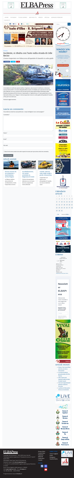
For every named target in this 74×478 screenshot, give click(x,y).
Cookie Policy (41, 453)
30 (59, 210)
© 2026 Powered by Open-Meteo (62, 273)
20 (69, 204)
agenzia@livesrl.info (11, 469)
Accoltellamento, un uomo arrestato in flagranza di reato (28, 174)
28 (72, 207)
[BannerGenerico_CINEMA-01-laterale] (63, 99)
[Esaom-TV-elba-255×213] (63, 246)
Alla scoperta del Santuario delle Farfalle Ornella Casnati (64, 379)
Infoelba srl (19, 473)
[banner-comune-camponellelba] (63, 438)
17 (61, 204)
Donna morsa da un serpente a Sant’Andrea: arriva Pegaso (10, 174)
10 (61, 201)
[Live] (67, 453)
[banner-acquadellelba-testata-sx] (11, 5)
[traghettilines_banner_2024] (63, 60)
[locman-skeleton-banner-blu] (63, 166)
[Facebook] (42, 466)
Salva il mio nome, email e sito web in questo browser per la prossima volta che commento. (27, 151)
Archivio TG (33, 17)
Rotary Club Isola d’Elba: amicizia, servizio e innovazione (64, 368)
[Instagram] (45, 466)
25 (64, 207)
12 (66, 201)
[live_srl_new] (63, 397)
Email (5, 139)
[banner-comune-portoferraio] (63, 422)
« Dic (58, 214)
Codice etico (41, 458)
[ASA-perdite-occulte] (63, 113)
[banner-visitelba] (63, 406)
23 (59, 207)
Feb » (68, 214)
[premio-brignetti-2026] (28, 35)
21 (72, 204)
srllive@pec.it (22, 469)
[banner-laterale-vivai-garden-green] (63, 339)
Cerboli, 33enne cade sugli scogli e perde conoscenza (46, 173)
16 (59, 204)
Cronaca (5, 50)
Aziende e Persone (57, 17)
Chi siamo (13, 17)
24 (61, 207)
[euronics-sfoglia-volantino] (63, 85)
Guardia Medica (54, 459)
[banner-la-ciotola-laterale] (63, 139)
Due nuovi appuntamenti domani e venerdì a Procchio (64, 384)
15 (56, 204)
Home (6, 17)
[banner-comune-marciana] (63, 417)
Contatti (7, 20)
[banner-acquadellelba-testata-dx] (63, 5)
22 (56, 207)
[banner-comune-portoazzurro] (63, 444)
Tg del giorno (22, 17)
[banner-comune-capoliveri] (63, 412)
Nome (5, 133)
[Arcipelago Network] (64, 461)
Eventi (51, 455)
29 (56, 210)
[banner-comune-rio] (63, 433)
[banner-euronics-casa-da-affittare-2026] (63, 228)
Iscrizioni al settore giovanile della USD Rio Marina (64, 374)
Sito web (5, 145)
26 (66, 207)
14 (72, 201)
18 (64, 204)
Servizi (40, 17)
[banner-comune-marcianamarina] (63, 428)
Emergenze (52, 457)
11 (64, 201)
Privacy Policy (41, 451)
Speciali (47, 17)
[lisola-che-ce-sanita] (63, 182)
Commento (6, 114)
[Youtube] (45, 469)
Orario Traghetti (54, 453)
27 (69, 207)
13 (69, 201)
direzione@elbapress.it (20, 462)
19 (66, 204)
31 (61, 210)
